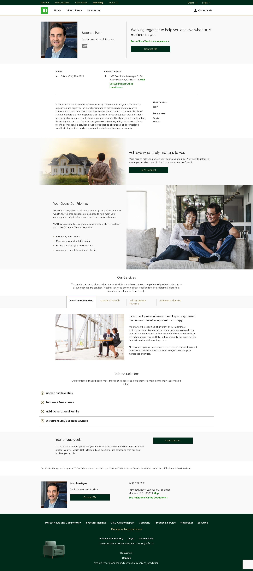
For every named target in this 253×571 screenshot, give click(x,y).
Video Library (74, 10)
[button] (57, 393)
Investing (98, 3)
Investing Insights (96, 523)
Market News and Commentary (63, 523)
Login (205, 3)
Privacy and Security (111, 538)
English (192, 3)
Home (57, 10)
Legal (131, 538)
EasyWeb (203, 523)
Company (144, 523)
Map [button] (156, 493)
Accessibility (146, 538)
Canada (126, 558)
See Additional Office (121, 85)
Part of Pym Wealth (149, 41)
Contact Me (205, 10)
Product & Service (165, 523)
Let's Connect (148, 170)
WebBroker (186, 523)
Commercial (81, 3)
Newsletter (93, 10)
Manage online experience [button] (126, 529)
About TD (113, 3)
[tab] (81, 302)
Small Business (62, 3)
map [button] (142, 80)
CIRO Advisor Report (122, 523)
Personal (45, 3)
